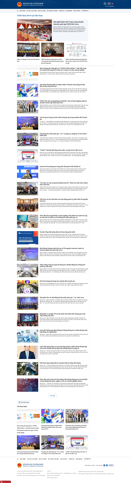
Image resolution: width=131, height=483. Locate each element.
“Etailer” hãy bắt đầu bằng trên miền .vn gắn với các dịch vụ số (61, 150)
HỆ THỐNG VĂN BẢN (52, 10)
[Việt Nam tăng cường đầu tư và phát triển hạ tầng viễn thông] (27, 368)
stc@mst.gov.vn (54, 477)
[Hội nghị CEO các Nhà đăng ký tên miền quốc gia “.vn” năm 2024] (27, 303)
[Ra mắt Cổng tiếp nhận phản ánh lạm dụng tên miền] (27, 237)
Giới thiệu (22, 10)
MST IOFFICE (76, 10)
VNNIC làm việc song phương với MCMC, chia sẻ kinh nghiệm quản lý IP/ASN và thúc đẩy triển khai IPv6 (63, 102)
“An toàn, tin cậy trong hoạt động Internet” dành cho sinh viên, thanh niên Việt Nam (64, 183)
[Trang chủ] (17, 11)
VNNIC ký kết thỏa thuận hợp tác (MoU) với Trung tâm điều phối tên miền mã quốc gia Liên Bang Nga (52, 61)
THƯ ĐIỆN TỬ (84, 10)
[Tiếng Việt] (109, 3)
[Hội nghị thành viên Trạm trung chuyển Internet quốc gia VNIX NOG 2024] (34, 30)
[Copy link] (107, 465)
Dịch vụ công (42, 10)
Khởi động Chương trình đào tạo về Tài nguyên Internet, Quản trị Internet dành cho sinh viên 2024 (62, 249)
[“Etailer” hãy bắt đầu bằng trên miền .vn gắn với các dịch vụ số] (27, 156)
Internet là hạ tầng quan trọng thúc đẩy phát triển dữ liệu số (60, 166)
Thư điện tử (87, 459)
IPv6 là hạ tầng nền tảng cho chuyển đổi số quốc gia (57, 281)
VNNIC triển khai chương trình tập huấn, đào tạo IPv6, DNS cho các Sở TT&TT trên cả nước (76, 61)
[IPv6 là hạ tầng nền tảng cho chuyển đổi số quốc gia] (27, 286)
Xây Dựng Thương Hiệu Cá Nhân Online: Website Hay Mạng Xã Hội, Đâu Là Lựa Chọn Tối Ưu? (62, 85)
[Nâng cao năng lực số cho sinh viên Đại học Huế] (28, 50)
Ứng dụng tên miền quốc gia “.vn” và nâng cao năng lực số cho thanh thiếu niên (63, 134)
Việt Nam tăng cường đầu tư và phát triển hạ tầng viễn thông (60, 363)
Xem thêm (52, 395)
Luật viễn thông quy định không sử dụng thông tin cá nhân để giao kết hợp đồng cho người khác (63, 331)
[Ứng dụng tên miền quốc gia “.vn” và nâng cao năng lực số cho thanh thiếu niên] (27, 139)
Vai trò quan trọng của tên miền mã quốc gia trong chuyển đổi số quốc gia (63, 118)
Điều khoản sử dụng (90, 465)
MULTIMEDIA (69, 10)
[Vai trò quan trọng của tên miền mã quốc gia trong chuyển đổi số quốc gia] (27, 123)
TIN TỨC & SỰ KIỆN (32, 10)
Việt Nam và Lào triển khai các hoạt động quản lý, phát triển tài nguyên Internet (64, 200)
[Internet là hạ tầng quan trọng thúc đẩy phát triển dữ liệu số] (27, 172)
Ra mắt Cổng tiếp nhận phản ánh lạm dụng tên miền (57, 232)
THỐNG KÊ (61, 10)
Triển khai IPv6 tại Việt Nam (30, 15)
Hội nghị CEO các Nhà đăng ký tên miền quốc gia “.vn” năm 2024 (62, 297)
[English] (112, 3)
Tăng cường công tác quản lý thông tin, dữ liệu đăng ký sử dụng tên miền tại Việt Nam (62, 265)
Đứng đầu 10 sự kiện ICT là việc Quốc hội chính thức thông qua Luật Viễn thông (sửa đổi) (62, 314)
